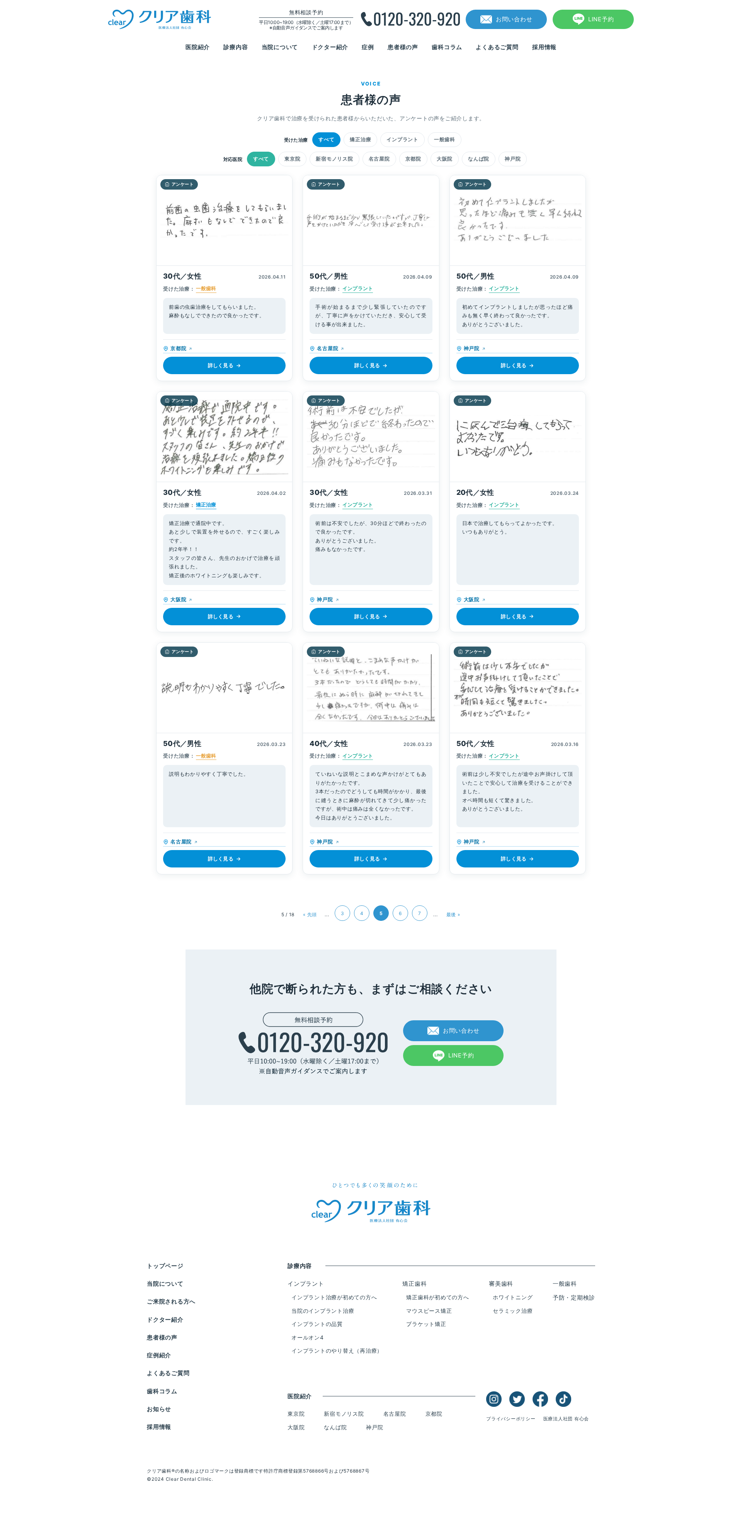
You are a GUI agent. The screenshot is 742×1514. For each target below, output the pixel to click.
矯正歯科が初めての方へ (437, 1297)
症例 (368, 47)
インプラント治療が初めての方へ (334, 1297)
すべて (326, 139)
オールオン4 (307, 1337)
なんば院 (478, 159)
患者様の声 (403, 47)
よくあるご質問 (497, 47)
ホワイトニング (513, 1297)
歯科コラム (447, 47)
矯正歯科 (414, 1283)
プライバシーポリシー (511, 1419)
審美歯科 (501, 1283)
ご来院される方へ (171, 1301)
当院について (280, 47)
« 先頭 (310, 914)
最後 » (453, 914)
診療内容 (235, 47)
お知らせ (159, 1409)
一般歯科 (444, 139)
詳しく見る (220, 365)
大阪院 (445, 159)
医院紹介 (198, 47)
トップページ (165, 1265)
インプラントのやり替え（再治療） (337, 1350)
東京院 (292, 159)
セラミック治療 (513, 1310)
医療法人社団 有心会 (566, 1419)
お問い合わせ (514, 19)
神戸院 (513, 159)
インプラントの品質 (317, 1324)
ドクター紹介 (330, 47)
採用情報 (544, 47)
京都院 (413, 159)
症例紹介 (159, 1355)
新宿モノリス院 (334, 159)
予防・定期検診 (574, 1297)
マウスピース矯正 (429, 1310)
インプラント (402, 139)
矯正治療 (360, 139)
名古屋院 (379, 159)
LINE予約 (601, 19)
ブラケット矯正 (426, 1324)
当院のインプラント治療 (322, 1310)
